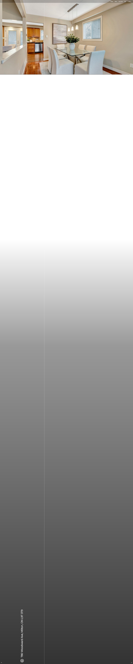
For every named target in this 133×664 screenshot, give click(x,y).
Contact (129, 1)
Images (111, 1)
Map (125, 1)
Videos (116, 1)
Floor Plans (121, 1)
